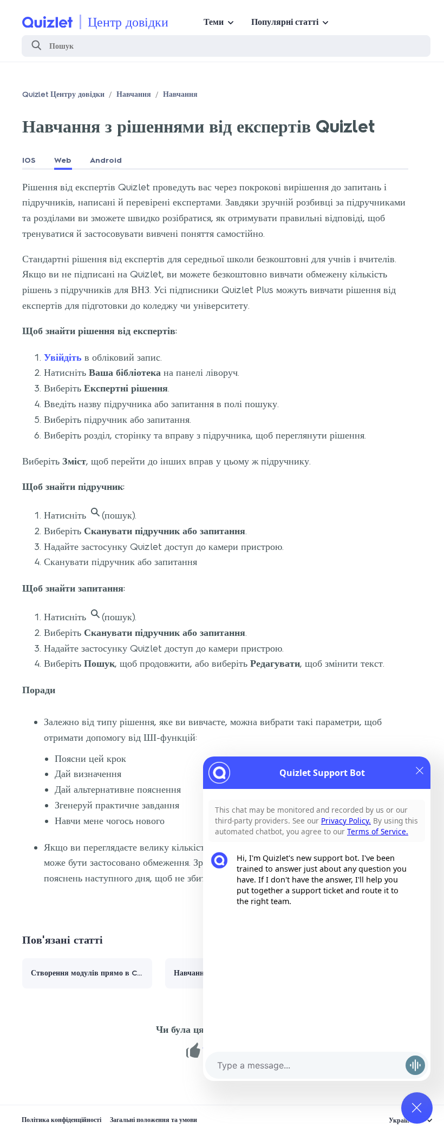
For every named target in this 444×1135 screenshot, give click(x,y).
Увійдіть (63, 357)
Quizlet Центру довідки (63, 94)
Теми (214, 22)
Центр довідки (128, 22)
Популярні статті (284, 22)
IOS (29, 160)
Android (106, 160)
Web (62, 160)
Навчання (133, 94)
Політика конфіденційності (61, 1120)
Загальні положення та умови (153, 1120)
